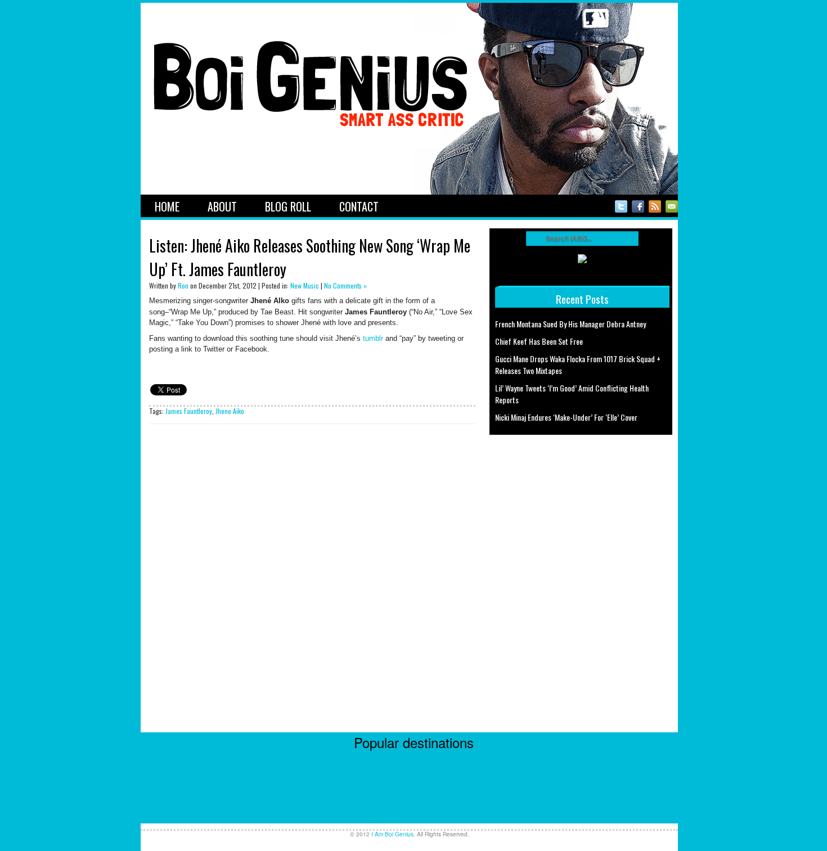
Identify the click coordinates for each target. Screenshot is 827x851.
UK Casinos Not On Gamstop (413, 808)
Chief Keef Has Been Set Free (539, 341)
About (222, 206)
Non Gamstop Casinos (413, 798)
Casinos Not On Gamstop (413, 777)
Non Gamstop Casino (414, 788)
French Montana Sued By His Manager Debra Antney (570, 324)
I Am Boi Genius (392, 834)
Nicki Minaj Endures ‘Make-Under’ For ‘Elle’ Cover (566, 417)
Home (167, 206)
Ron (183, 285)
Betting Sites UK (413, 767)
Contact (359, 206)
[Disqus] (312, 591)
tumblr (373, 338)
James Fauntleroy (188, 411)
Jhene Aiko (229, 411)
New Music (304, 285)
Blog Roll (288, 206)
